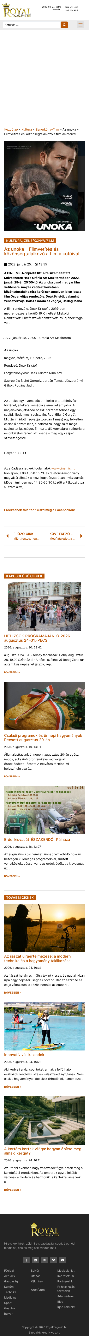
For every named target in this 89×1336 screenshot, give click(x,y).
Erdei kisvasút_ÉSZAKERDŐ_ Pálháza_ (38, 839)
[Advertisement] (44, 80)
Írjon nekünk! (66, 1307)
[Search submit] (64, 25)
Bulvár (8, 1313)
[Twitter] (53, 1260)
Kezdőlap (11, 129)
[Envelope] (62, 1260)
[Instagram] (44, 1260)
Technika (10, 1292)
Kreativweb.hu (51, 1332)
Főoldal (9, 1270)
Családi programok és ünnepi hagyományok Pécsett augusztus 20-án (43, 737)
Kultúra (27, 129)
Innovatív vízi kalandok (24, 1055)
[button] (80, 24)
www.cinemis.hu (63, 468)
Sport (8, 1303)
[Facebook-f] (26, 1260)
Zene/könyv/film (47, 129)
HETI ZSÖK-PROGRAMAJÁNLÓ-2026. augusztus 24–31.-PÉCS (37, 638)
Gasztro (9, 1308)
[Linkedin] (35, 1260)
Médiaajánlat (66, 1270)
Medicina (10, 1297)
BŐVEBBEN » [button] (12, 672)
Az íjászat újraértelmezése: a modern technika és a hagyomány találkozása (37, 958)
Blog (60, 1301)
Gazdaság (11, 1281)
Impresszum (65, 1276)
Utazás (35, 1276)
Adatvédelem (66, 1296)
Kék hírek (37, 1281)
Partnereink (65, 1281)
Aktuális (9, 1276)
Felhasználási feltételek (66, 1289)
